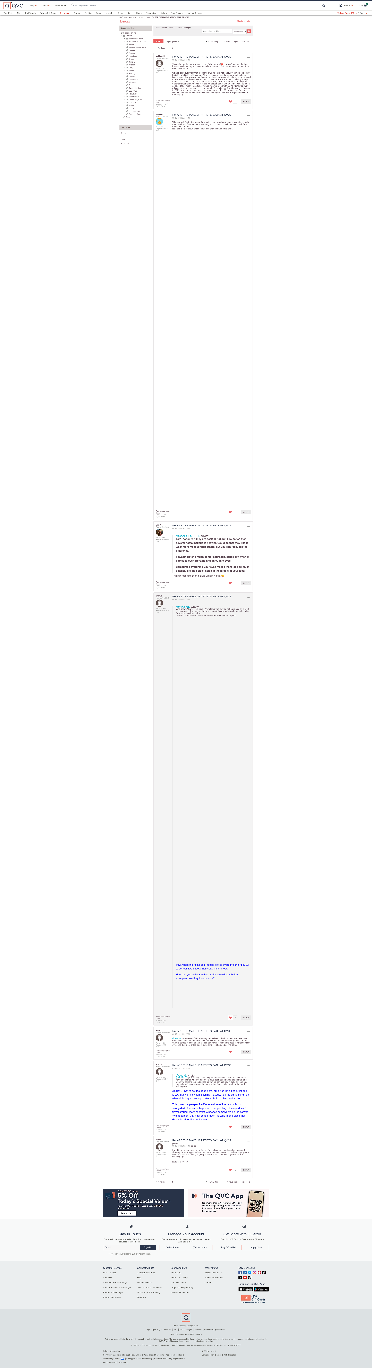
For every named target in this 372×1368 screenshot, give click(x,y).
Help (248, 21)
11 (163, 104)
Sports (131, 85)
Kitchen (163, 13)
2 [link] (172, 48)
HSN (175, 1330)
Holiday (132, 73)
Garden (77, 13)
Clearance (64, 13)
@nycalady (183, 607)
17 (163, 1172)
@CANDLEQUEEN (188, 536)
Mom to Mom (134, 96)
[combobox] (196, 5)
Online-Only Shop (48, 13)
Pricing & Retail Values (132, 1355)
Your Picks (8, 13)
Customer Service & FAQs (115, 1282)
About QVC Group (179, 1277)
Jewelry (110, 13)
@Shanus (176, 1038)
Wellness (132, 82)
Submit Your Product (214, 1277)
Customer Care (135, 114)
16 (163, 1129)
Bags (129, 13)
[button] (341, 6)
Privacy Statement (177, 1334)
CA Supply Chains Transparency (139, 1359)
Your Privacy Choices (111, 1359)
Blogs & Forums (130, 17)
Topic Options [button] (171, 41)
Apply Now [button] (256, 1247)
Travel (131, 105)
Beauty (99, 13)
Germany (205, 1355)
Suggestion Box (135, 111)
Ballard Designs (186, 1330)
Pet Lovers (133, 93)
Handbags (133, 56)
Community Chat (135, 99)
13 (163, 585)
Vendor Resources (213, 1272)
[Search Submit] (324, 5)
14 (163, 1020)
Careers (208, 1282)
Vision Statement (110, 1362)
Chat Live (107, 1277)
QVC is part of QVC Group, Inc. (159, 1330)
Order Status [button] (172, 1247)
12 (163, 514)
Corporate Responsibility (182, 1287)
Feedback (141, 1297)
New (19, 13)
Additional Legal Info (174, 1355)
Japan (219, 1355)
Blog (139, 1277)
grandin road (220, 1330)
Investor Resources (180, 1292)
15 (163, 1054)
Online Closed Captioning (153, 1355)
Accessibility (123, 1362)
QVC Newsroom (178, 1282)
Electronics (151, 13)
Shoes (120, 13)
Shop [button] (32, 5)
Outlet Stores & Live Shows (149, 1287)
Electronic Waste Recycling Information (169, 1359)
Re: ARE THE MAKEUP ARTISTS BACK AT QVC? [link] (170, 17)
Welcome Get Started (137, 41)
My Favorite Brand (135, 38)
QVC (121, 17)
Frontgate (198, 1330)
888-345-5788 (109, 1272)
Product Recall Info (112, 1297)
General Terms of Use (193, 1334)
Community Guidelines (112, 1355)
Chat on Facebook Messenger (117, 1287)
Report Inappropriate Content (163, 101)
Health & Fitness (194, 13)
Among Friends (135, 102)
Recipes (132, 67)
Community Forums (146, 1272)
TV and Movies (135, 88)
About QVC (176, 1272)
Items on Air (60, 5)
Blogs (128, 117)
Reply (246, 101)
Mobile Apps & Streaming (148, 1292)
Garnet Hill (208, 1330)
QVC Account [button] (200, 1247)
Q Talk (131, 108)
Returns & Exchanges (113, 1292)
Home (139, 13)
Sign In (240, 21)
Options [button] (248, 57)
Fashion (88, 13)
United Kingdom (229, 1355)
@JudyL (181, 1075)
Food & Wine (177, 13)
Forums (140, 17)
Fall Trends (30, 13)
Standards (125, 143)
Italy (212, 1355)
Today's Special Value (137, 47)
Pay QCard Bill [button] (229, 1247)
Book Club (133, 91)
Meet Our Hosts (144, 1282)
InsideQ (132, 44)
